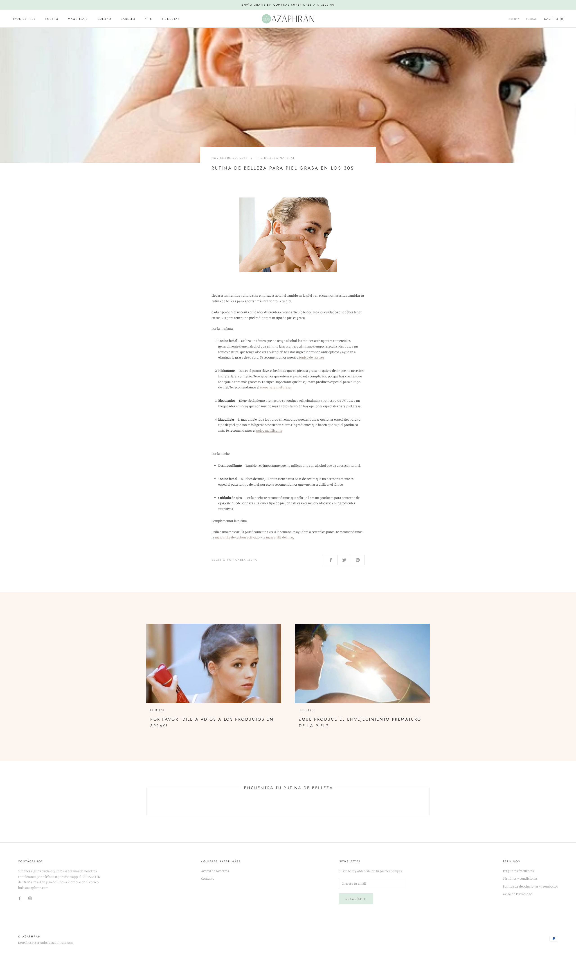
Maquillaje (78, 19)
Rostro (51, 19)
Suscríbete (356, 899)
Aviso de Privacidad (517, 894)
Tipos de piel (23, 19)
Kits (148, 19)
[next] (429, 802)
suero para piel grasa (275, 387)
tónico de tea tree (311, 357)
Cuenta (514, 19)
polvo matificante (269, 430)
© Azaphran (29, 937)
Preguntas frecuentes (518, 871)
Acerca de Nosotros (215, 871)
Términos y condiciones (520, 878)
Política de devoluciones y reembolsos (530, 886)
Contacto (207, 878)
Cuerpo (104, 19)
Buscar (531, 19)
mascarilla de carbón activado (237, 537)
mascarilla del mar (279, 537)
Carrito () (554, 19)
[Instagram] (30, 898)
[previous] (146, 802)
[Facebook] (19, 898)
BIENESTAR (171, 19)
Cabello (128, 19)
